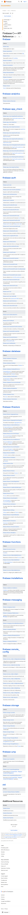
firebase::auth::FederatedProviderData (11, 331)
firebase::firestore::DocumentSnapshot (11, 446)
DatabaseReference (7, 371)
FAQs (2, 886)
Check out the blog (5, 861)
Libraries (2, 854)
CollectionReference (8, 427)
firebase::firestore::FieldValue (9, 457)
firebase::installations (13, 578)
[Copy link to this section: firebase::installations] (4, 581)
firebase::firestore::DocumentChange (11, 433)
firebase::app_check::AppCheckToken (11, 167)
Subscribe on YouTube (5, 868)
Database (20, 365)
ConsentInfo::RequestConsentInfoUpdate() (12, 772)
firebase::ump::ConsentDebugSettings (11, 769)
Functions (5, 552)
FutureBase (15, 58)
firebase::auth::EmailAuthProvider (10, 205)
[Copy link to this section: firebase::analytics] (21, 94)
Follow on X (3, 866)
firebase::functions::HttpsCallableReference (12, 555)
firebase (6, 39)
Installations (5, 590)
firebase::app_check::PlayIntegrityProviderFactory (13, 156)
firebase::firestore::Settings (8, 510)
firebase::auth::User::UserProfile (9, 296)
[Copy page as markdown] (19, 37)
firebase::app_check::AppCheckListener (11, 126)
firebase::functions (12, 542)
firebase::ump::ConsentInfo (8, 759)
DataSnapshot (7, 378)
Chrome (2, 897)
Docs (9, 10)
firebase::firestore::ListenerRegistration (11, 481)
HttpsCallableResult (8, 562)
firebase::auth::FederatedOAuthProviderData (12, 326)
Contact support (4, 876)
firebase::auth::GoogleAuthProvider (10, 235)
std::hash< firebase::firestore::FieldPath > (11, 791)
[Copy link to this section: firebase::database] (22, 351)
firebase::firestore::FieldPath (9, 452)
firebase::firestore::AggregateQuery (10, 414)
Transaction (5, 523)
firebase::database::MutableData (10, 388)
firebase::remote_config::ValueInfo (10, 697)
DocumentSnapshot (8, 449)
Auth (19, 218)
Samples (3, 852)
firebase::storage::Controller (9, 712)
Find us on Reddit (4, 864)
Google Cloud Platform (5, 901)
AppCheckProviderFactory (17, 118)
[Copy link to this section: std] (7, 785)
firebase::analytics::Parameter (9, 101)
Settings (5, 512)
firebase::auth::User (17, 224)
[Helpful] (11, 13)
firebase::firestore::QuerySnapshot (10, 498)
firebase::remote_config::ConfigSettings (11, 688)
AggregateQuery (18, 422)
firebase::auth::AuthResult (8, 320)
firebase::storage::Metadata (9, 725)
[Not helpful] (13, 13)
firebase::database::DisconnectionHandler (12, 382)
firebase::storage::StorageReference (10, 743)
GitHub (2, 856)
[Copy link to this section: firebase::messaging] (23, 600)
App (23, 53)
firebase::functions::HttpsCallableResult (11, 559)
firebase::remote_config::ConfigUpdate (11, 692)
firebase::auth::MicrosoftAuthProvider (11, 246)
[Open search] (19, 1)
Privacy (6, 908)
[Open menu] (2, 1)
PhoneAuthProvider (10, 340)
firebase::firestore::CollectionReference (11, 424)
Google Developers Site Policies (10, 837)
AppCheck (23, 129)
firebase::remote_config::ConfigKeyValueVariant (13, 683)
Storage (4, 735)
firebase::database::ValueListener (10, 399)
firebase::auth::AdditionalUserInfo (10, 314)
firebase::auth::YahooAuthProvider (10, 305)
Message (5, 616)
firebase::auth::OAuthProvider (9, 252)
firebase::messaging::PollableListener (10, 613)
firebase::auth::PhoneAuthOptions (10, 337)
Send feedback (7, 16)
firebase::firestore (11, 407)
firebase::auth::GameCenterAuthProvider (11, 226)
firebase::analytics (11, 93)
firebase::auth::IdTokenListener (9, 241)
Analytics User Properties (8, 817)
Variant (4, 88)
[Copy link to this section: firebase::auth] (17, 178)
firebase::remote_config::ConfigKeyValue (11, 678)
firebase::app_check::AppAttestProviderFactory (13, 116)
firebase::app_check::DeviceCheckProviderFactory (13, 150)
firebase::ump (9, 751)
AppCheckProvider (7, 142)
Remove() (5, 485)
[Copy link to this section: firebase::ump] (17, 752)
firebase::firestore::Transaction (9, 520)
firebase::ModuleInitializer (8, 72)
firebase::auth (9, 177)
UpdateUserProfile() (15, 298)
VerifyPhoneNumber (17, 277)
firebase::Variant (6, 85)
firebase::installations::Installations (10, 587)
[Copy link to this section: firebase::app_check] (24, 109)
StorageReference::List (8, 741)
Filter (5, 465)
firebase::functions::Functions (9, 549)
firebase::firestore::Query (8, 493)
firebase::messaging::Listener (9, 607)
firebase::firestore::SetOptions (9, 504)
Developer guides (4, 847)
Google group (4, 880)
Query (6, 396)
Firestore (10, 443)
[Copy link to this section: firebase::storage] (20, 705)
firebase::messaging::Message (9, 629)
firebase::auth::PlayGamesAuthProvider (11, 279)
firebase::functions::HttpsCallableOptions (11, 570)
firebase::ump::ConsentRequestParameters (12, 775)
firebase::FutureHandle (8, 65)
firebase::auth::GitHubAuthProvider (10, 231)
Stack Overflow (4, 878)
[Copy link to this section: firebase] (12, 39)
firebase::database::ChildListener (10, 358)
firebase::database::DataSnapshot (10, 376)
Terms (2, 908)
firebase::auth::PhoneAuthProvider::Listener (12, 275)
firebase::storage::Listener (8, 719)
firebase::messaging (12, 599)
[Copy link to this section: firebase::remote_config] (10, 652)
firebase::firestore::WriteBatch (9, 532)
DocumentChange (8, 435)
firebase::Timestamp (7, 77)
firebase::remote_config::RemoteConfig (11, 665)
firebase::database (11, 351)
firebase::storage (11, 705)
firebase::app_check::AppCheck (9, 122)
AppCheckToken (6, 136)
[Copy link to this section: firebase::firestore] (21, 407)
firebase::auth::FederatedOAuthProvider (11, 220)
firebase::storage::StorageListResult (10, 737)
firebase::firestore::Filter (8, 463)
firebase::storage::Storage (8, 731)
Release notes (4, 882)
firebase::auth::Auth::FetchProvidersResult (12, 189)
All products (3, 903)
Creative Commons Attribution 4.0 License (13, 834)
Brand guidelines (4, 884)
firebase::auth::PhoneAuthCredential (10, 258)
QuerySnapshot (7, 500)
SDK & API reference (5, 849)
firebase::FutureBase (7, 60)
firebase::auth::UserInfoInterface (10, 301)
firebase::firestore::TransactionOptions (11, 526)
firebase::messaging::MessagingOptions (11, 635)
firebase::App (6, 46)
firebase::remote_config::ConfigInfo (10, 674)
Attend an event (4, 870)
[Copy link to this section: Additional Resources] (24, 801)
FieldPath (6, 455)
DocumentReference (8, 441)
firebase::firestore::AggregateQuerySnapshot (12, 420)
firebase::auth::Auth (7, 185)
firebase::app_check (12, 109)
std (4, 784)
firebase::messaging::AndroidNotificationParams (13, 623)
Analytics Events (6, 808)
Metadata (5, 728)
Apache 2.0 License (17, 835)
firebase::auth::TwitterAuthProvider (10, 285)
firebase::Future (6, 55)
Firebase (4, 10)
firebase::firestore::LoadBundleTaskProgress (12, 487)
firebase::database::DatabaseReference (11, 369)
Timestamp (6, 79)
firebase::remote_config (11, 650)
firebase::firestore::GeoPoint (9, 475)
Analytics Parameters (7, 813)
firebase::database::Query (8, 394)
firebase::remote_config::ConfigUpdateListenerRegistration (15, 659)
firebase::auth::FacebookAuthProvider (11, 209)
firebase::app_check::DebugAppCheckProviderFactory (14, 144)
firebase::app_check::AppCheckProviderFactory (13, 138)
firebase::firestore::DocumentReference (11, 439)
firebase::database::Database (9, 363)
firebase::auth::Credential (8, 200)
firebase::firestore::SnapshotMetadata (11, 514)
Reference (13, 10)
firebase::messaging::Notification (10, 641)
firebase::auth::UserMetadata (9, 343)
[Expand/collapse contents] (10, 19)
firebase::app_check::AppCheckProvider (11, 132)
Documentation (6, 6)
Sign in (25, 1)
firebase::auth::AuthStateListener (10, 194)
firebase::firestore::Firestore (9, 470)
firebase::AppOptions (7, 51)
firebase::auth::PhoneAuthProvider (10, 264)
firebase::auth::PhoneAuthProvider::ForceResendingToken (15, 269)
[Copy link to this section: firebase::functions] (22, 542)
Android (2, 895)
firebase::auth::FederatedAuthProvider (11, 215)
